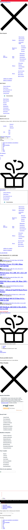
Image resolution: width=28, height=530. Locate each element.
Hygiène (23, 51)
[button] (14, 159)
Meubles (20, 64)
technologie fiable (4, 402)
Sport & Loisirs (21, 70)
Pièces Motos (20, 74)
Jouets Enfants (21, 66)
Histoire (4, 453)
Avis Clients (5, 459)
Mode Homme (22, 38)
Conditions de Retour (7, 422)
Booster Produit (6, 91)
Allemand (12, 127)
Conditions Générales (7, 429)
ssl (3, 147)
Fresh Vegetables (6, 145)
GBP (9, 133)
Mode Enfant (21, 40)
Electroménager (23, 58)
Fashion (13, 40)
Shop (4, 347)
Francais (11, 126)
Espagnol (11, 124)
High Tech (13, 57)
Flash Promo (5, 88)
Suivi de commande (7, 460)
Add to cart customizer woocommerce (10, 142)
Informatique (22, 57)
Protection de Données (7, 426)
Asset (4, 151)
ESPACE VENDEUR (7, 80)
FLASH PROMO (3, 252)
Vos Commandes (6, 419)
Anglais (4, 126)
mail (3, 146)
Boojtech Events (6, 444)
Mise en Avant (21, 76)
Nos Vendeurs (7, 89)
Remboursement (6, 424)
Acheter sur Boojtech (7, 437)
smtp (4, 143)
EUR (9, 132)
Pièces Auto (20, 72)
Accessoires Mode (21, 43)
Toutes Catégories (6, 86)
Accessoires (22, 60)
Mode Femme (21, 36)
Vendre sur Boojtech (7, 435)
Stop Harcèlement (6, 466)
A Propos (5, 455)
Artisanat (20, 68)
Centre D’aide (6, 93)
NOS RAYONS (5, 57)
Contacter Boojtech (7, 447)
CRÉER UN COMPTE (7, 78)
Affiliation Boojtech (7, 440)
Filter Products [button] (3, 352)
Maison (13, 65)
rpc (3, 148)
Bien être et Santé (14, 48)
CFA (4, 132)
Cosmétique (23, 47)
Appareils (5, 457)
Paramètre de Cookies (7, 427)
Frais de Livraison (7, 420)
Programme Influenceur (8, 446)
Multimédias (22, 53)
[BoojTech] (5, 2)
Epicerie (23, 49)
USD (9, 130)
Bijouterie (23, 45)
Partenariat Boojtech (7, 442)
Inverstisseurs (6, 464)
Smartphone (22, 55)
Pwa (3, 149)
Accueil (4, 346)
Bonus (13, 73)
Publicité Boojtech (7, 439)
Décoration (20, 63)
